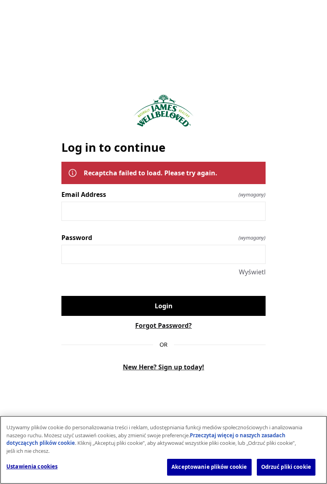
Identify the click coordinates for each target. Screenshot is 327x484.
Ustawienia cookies (31, 466)
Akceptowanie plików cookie (209, 466)
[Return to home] (163, 111)
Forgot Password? (163, 325)
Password (163, 238)
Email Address (163, 194)
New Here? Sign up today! (163, 367)
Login (164, 306)
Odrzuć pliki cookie (286, 466)
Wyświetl (252, 272)
